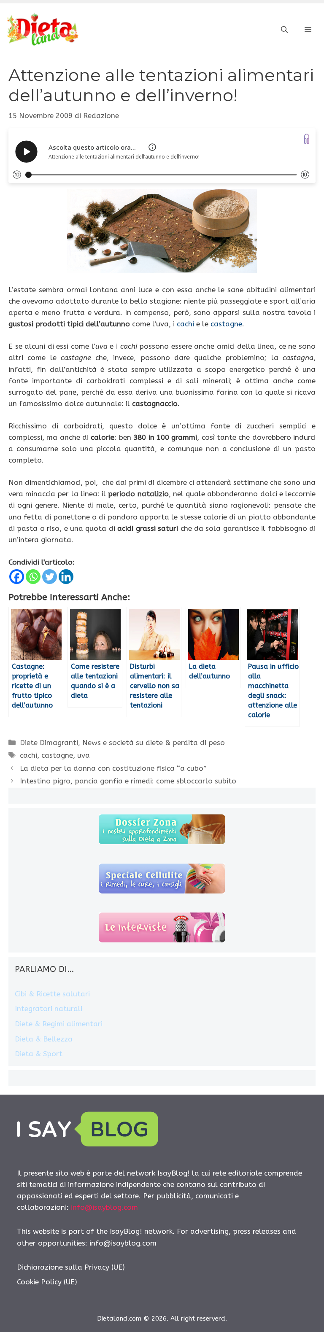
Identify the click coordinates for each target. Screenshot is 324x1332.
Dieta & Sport (38, 1053)
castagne (226, 324)
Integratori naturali (48, 1008)
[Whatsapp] (33, 576)
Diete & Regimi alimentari (59, 1024)
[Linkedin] (66, 576)
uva (83, 755)
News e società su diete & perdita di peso (153, 742)
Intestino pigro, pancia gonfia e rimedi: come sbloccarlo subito (128, 781)
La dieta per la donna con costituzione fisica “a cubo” (113, 768)
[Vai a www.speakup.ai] (306, 139)
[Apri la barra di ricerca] (284, 29)
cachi (185, 324)
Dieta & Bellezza (44, 1039)
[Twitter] (49, 576)
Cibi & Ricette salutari (52, 994)
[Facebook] (16, 576)
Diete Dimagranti (49, 742)
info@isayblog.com (104, 1207)
